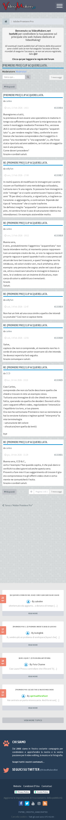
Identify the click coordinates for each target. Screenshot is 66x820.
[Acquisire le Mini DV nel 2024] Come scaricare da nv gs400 (34, 595)
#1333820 (58, 337)
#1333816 (58, 107)
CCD (8, 373)
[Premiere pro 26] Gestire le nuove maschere (34, 690)
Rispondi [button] (10, 86)
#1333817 (58, 175)
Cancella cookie (18, 816)
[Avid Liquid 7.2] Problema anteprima (34, 658)
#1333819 (58, 306)
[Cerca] (28, 77)
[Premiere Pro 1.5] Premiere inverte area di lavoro (34, 627)
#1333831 (58, 454)
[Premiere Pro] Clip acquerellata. (24, 65)
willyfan (9, 168)
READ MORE (33, 613)
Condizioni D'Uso (31, 786)
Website (17, 786)
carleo (9, 101)
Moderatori (21, 71)
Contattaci (47, 786)
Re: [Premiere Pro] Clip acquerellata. (25, 162)
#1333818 (58, 235)
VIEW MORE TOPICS (33, 720)
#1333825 (58, 380)
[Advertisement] (33, 548)
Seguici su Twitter (35, 769)
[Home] (6, 21)
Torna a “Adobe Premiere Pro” (18, 505)
